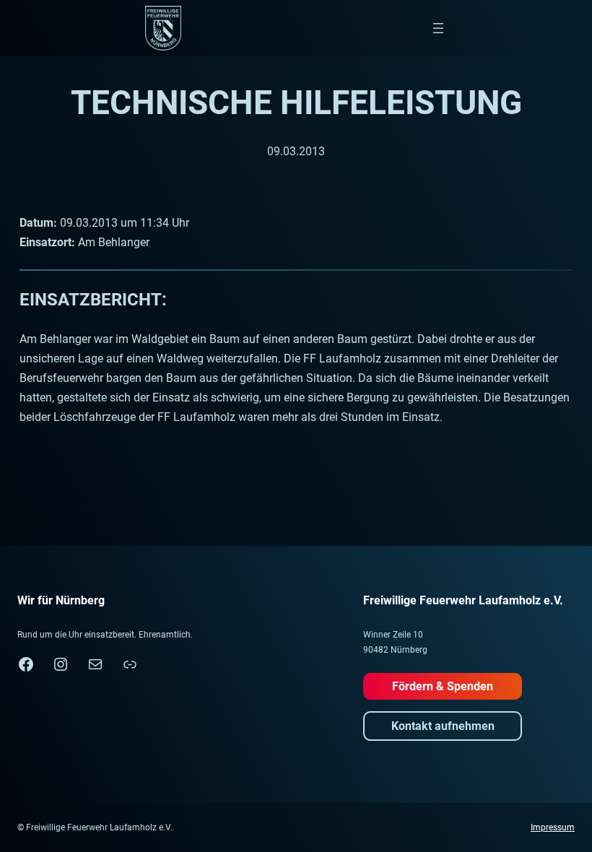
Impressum (553, 827)
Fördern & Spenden (442, 686)
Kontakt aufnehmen (443, 726)
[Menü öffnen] (438, 28)
